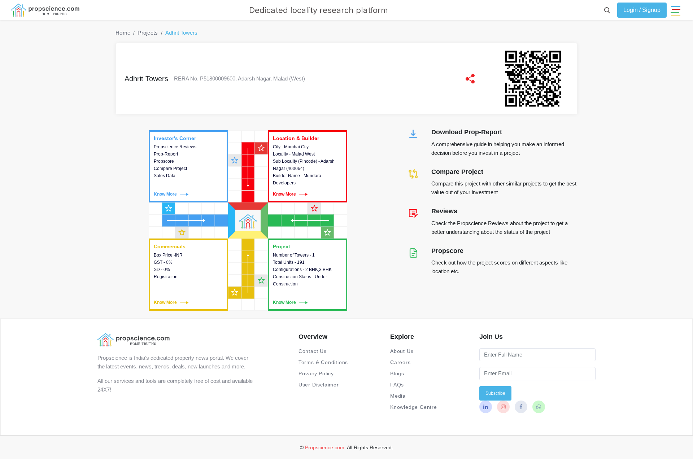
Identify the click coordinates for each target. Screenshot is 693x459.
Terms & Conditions (323, 362)
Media (398, 396)
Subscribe (495, 393)
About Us (401, 351)
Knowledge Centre (413, 407)
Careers (400, 362)
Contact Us (312, 351)
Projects (148, 33)
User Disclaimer (318, 385)
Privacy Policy (316, 373)
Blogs (397, 373)
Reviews (444, 211)
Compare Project (457, 171)
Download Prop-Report (466, 132)
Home (123, 33)
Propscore (447, 250)
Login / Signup (642, 10)
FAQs (397, 385)
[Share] (470, 78)
